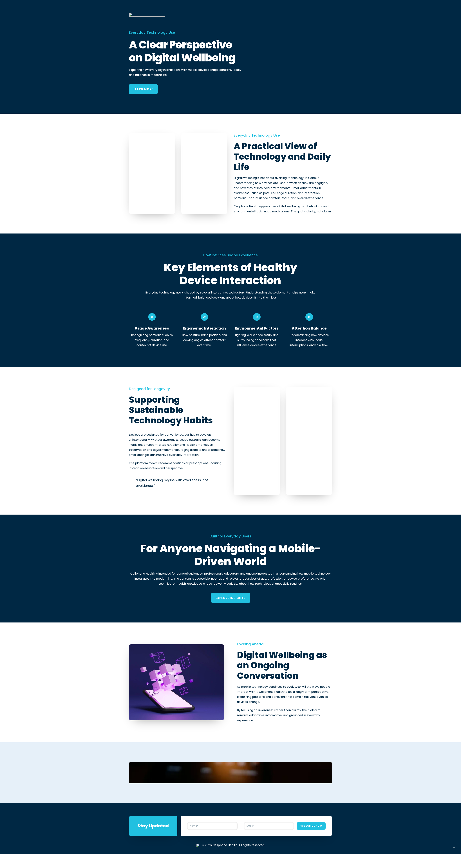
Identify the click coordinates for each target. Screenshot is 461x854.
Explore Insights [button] (231, 598)
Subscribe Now (311, 825)
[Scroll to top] (454, 847)
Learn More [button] (143, 89)
